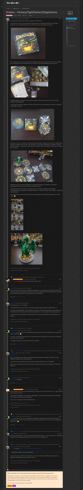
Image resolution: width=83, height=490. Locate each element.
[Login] (81, 2)
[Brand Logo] (13, 3)
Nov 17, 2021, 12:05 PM (24, 352)
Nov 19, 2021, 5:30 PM (22, 433)
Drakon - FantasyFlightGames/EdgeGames (30, 448)
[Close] (61, 473)
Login (14, 485)
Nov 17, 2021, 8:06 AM (23, 303)
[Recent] (2, 4)
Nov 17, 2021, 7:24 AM (31, 279)
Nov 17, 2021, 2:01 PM (25, 377)
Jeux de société (9, 15)
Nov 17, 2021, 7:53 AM (25, 288)
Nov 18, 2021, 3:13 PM (31, 389)
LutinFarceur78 (13, 288)
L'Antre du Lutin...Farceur (20, 296)
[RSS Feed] (34, 15)
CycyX (11, 389)
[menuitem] (81, 2)
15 (61, 273)
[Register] (81, 4)
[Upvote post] (59, 273)
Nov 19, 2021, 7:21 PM (23, 446)
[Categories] (2, 2)
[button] (2, 7)
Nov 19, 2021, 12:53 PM (25, 416)
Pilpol (11, 279)
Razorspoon (12, 18)
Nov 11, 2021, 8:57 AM (23, 18)
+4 (75, 13)
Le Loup (12, 433)
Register (9, 485)
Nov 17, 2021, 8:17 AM (25, 330)
